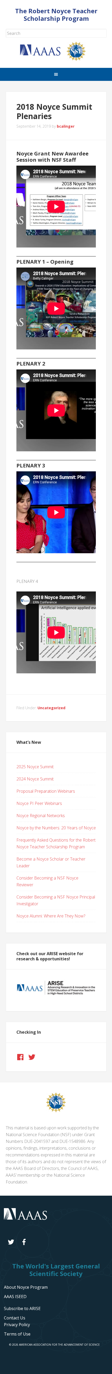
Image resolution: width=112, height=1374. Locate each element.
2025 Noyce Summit (35, 767)
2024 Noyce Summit (35, 779)
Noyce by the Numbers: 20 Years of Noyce (56, 828)
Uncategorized (51, 707)
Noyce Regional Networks (40, 815)
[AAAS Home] (43, 54)
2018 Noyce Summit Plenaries (54, 111)
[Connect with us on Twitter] (32, 1057)
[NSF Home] (79, 59)
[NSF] (56, 1110)
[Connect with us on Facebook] (20, 1057)
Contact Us (14, 1318)
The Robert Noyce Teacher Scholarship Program (56, 14)
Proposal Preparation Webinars (45, 791)
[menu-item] (17, 1324)
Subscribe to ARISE (22, 1308)
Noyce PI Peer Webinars (39, 803)
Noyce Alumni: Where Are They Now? (50, 916)
